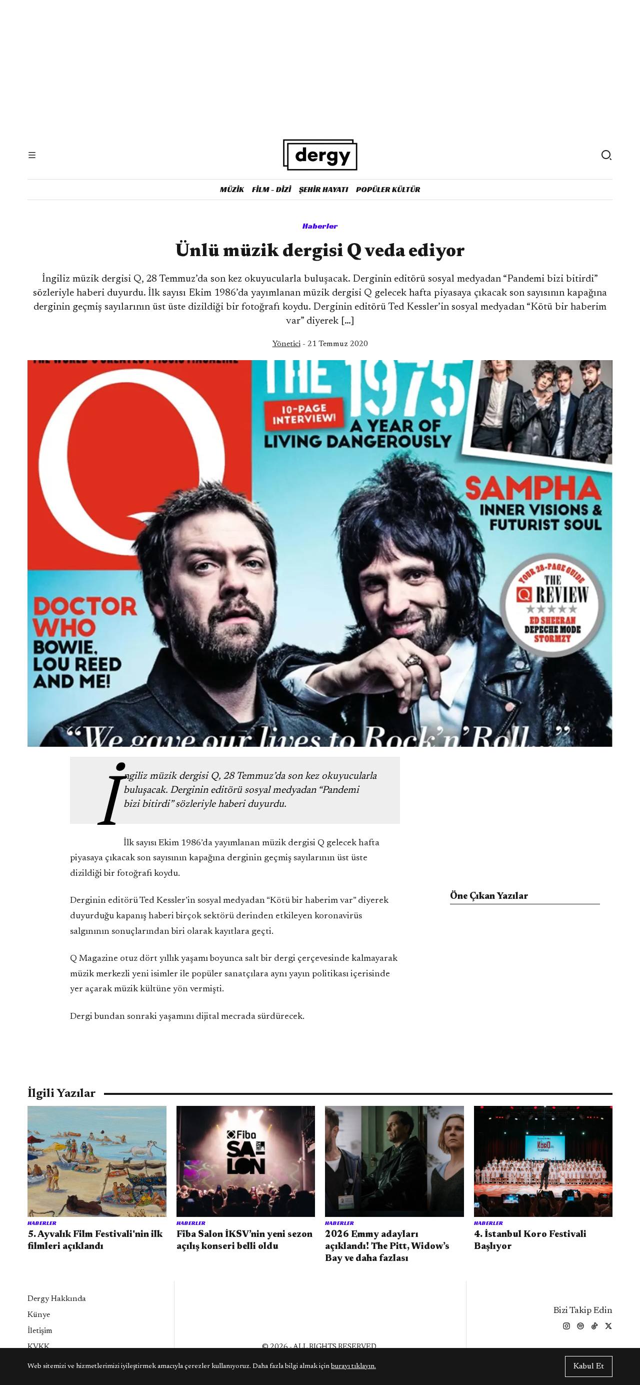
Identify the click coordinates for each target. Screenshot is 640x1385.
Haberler (320, 226)
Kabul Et (589, 1366)
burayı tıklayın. (353, 1366)
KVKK (39, 1347)
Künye (39, 1315)
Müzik (232, 189)
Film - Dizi (271, 189)
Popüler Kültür (388, 189)
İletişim (40, 1331)
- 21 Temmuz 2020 (320, 344)
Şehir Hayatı (323, 189)
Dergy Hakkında (57, 1299)
